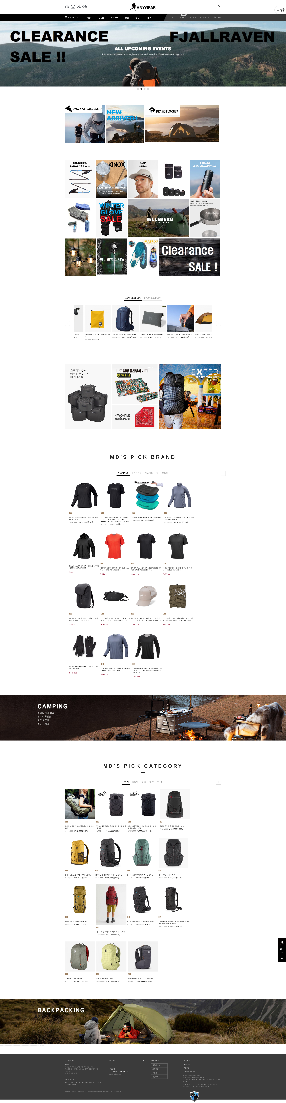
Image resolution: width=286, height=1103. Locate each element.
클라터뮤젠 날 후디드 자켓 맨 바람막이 (271, 615)
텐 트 (151, 782)
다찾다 (280, 10)
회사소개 (187, 1061)
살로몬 (165, 473)
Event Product (152, 298)
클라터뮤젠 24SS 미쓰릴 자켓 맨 (237, 615)
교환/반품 (155, 1069)
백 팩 (126, 782)
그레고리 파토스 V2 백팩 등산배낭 (169, 334)
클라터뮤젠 (137, 473)
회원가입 (183, 17)
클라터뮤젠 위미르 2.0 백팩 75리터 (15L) (110, 932)
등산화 (135, 782)
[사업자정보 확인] (210, 1084)
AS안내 (154, 1073)
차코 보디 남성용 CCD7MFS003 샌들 (233, 972)
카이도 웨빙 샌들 (258, 875)
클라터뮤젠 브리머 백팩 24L (168, 875)
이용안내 (187, 1064)
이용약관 (187, 1068)
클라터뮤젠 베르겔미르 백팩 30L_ (76, 921)
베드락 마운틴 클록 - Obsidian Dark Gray (235, 826)
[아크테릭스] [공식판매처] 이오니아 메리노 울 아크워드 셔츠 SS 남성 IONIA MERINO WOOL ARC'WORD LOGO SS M (115, 519)
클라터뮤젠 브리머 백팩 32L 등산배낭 (140, 875)
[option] (87, 322)
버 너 (159, 782)
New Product (133, 298)
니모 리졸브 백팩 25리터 (73, 978)
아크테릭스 (123, 473)
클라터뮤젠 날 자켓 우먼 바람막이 (237, 661)
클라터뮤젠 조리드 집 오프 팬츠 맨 (268, 568)
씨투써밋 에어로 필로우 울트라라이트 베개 (147, 517)
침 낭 (143, 782)
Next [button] (218, 323)
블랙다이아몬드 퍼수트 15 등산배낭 (140, 978)
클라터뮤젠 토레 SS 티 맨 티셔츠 (237, 568)
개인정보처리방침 (189, 1072)
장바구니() (217, 17)
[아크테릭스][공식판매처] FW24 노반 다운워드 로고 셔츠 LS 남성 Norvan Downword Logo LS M (147, 670)
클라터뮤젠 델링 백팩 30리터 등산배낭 (78, 875)
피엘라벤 (149, 473)
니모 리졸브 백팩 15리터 (104, 978)
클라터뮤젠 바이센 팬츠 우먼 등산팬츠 (270, 659)
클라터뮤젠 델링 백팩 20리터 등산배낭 (108, 875)
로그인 (174, 17)
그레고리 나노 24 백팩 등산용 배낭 (114, 334)
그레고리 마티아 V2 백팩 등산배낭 (197, 334)
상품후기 (155, 1077)
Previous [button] (67, 323)
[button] (138, 89)
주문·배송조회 (204, 17)
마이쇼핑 (193, 17)
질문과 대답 (156, 1065)
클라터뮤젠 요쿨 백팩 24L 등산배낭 (172, 826)
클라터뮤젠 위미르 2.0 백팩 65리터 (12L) (141, 921)
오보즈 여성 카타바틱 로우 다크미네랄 (234, 923)
